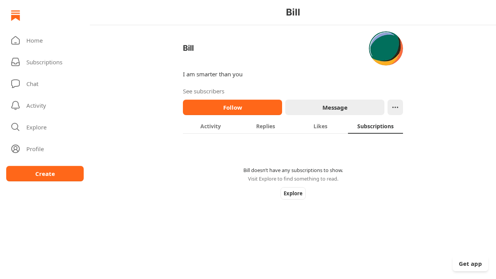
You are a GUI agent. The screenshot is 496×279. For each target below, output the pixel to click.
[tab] (210, 126)
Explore (293, 193)
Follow (232, 107)
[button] (45, 40)
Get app (470, 263)
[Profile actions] (395, 107)
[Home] (15, 15)
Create (45, 173)
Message (335, 107)
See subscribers (203, 91)
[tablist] (293, 126)
